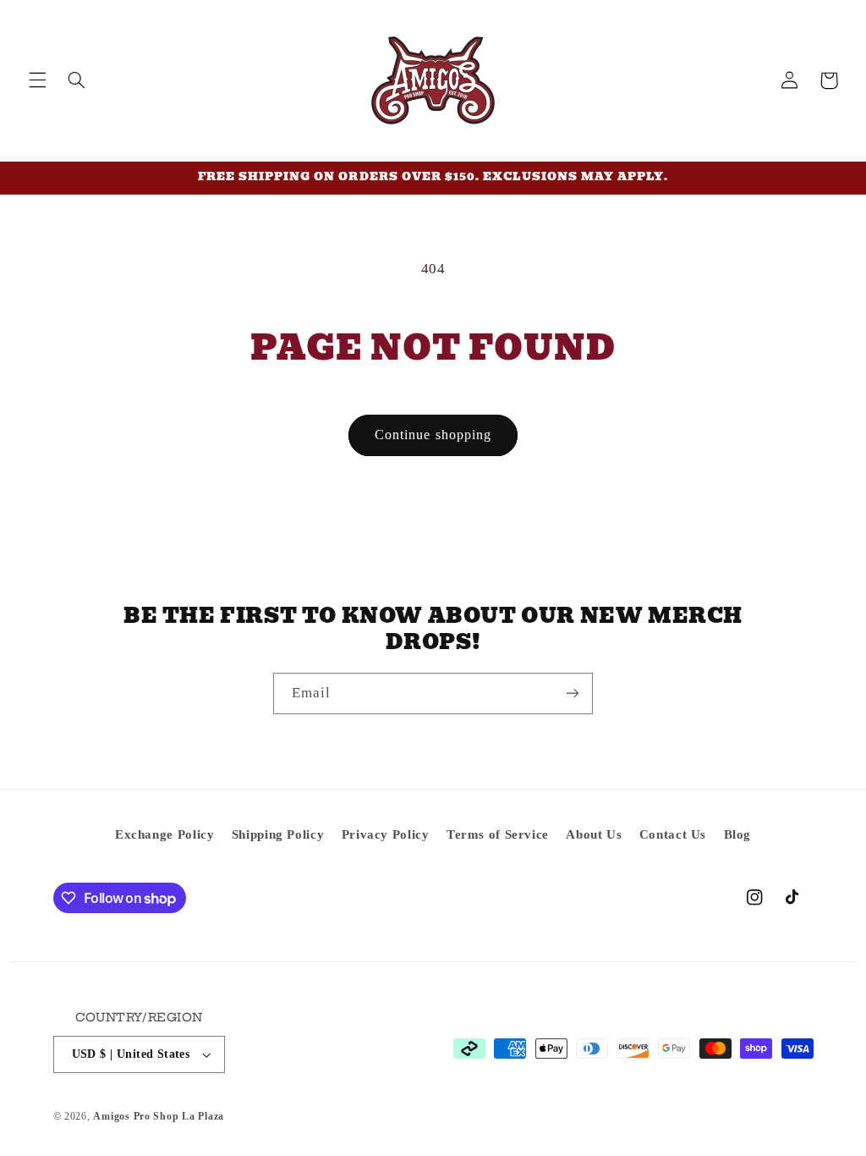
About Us (594, 834)
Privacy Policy (386, 834)
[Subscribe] (572, 693)
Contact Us (672, 834)
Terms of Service (498, 834)
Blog (738, 834)
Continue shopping (433, 434)
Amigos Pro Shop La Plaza (158, 1116)
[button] (37, 80)
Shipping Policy (278, 834)
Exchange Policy (164, 834)
